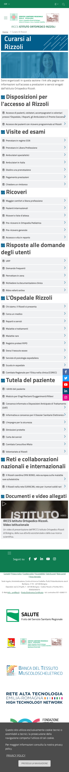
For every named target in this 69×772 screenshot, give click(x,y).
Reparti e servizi (14, 321)
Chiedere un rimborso (16, 184)
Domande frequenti (15, 268)
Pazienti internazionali (17, 208)
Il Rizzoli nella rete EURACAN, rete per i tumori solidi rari (33, 487)
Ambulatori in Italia (15, 162)
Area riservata (35, 576)
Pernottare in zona (15, 275)
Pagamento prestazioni (17, 177)
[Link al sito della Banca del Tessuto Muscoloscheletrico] (34, 670)
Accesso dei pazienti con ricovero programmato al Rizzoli (34, 124)
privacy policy (15, 755)
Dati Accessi (50, 573)
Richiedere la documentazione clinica (24, 283)
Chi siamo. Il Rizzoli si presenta (21, 306)
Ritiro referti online (15, 290)
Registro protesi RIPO (16, 343)
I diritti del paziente (15, 389)
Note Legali (61, 573)
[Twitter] (65, 378)
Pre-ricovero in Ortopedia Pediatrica (23, 223)
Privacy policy (16, 573)
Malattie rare (12, 336)
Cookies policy (28, 573)
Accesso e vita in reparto (18, 237)
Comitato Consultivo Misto (19, 444)
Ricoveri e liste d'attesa (17, 215)
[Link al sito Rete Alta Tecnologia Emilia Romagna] (34, 698)
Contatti (7, 573)
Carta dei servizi (14, 437)
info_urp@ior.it (13, 592)
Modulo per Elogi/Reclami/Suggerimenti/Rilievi (29, 396)
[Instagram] (65, 397)
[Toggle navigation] (6, 18)
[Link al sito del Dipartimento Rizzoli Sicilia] (34, 643)
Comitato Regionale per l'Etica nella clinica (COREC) (31, 372)
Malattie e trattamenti (17, 329)
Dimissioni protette (15, 430)
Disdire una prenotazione (18, 170)
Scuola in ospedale (15, 365)
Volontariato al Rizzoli (16, 452)
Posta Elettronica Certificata (32, 592)
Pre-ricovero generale (16, 230)
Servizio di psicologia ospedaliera (22, 358)
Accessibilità (40, 573)
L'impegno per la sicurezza (19, 422)
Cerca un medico (14, 314)
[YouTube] (66, 384)
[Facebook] (66, 371)
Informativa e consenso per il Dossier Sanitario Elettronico (35, 415)
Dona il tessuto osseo (16, 350)
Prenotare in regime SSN (18, 140)
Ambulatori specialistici (17, 155)
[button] (7, 4)
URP (8, 261)
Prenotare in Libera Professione (21, 148)
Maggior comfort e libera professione (24, 201)
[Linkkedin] (65, 391)
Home (5, 31)
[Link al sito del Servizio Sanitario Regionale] (34, 615)
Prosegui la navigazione (34, 763)
